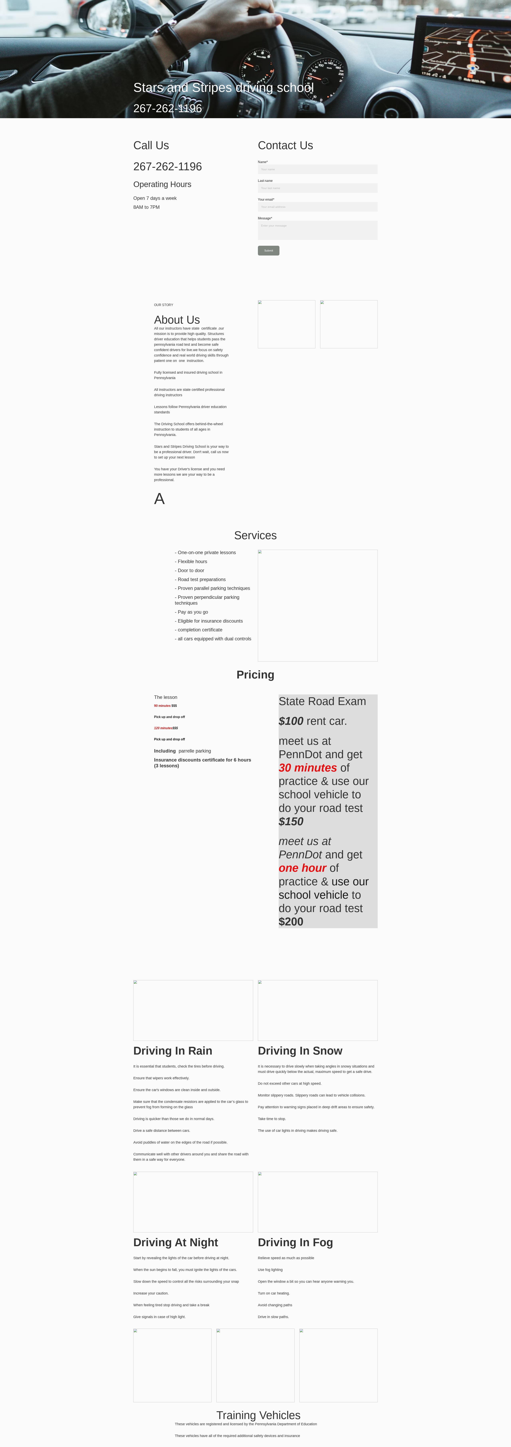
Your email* (266, 199)
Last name (265, 180)
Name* (263, 162)
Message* (265, 218)
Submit (268, 250)
